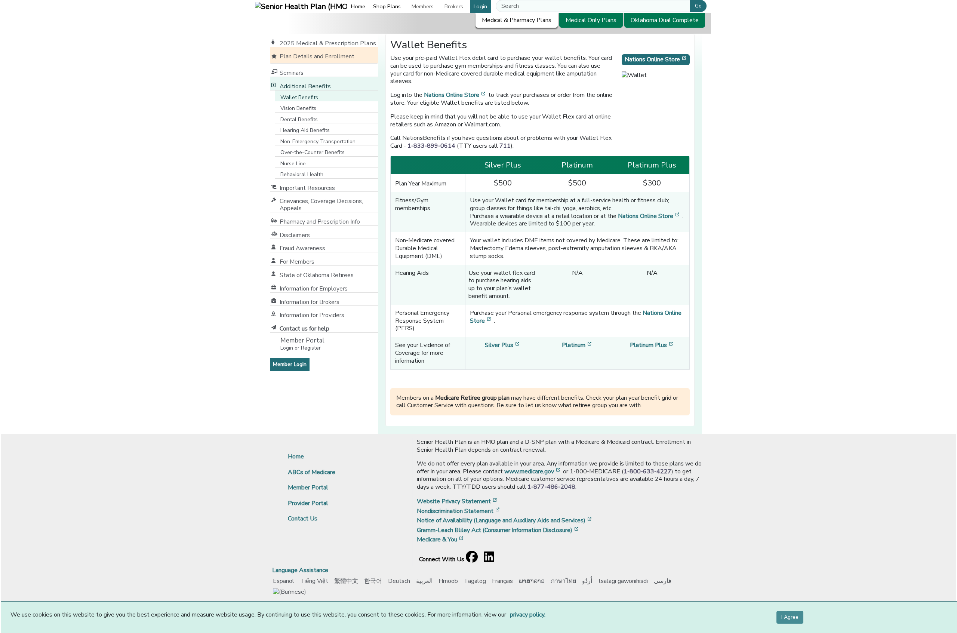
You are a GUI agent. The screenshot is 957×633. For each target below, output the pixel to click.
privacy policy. (527, 615)
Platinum (577, 345)
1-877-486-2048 (551, 487)
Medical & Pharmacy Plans (516, 20)
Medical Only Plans (591, 20)
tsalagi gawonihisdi (623, 581)
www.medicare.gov (532, 471)
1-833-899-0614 (431, 146)
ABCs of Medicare (311, 472)
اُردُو (587, 581)
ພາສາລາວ (532, 581)
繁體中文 (346, 581)
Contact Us (302, 518)
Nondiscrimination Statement (459, 511)
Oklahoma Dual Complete (665, 20)
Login (480, 6)
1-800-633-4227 (647, 471)
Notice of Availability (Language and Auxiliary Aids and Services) (505, 520)
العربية (424, 581)
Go (698, 5)
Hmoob (448, 581)
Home (358, 6)
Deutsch (399, 581)
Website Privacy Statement (457, 501)
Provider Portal (308, 503)
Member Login (291, 364)
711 (505, 146)
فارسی (662, 581)
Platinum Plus (652, 345)
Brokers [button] (453, 6)
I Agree (789, 617)
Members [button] (423, 6)
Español (283, 581)
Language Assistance (300, 570)
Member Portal (308, 487)
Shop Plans (387, 6)
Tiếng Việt (314, 581)
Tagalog (475, 581)
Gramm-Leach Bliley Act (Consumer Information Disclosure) (498, 530)
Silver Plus (503, 345)
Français (502, 581)
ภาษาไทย (563, 581)
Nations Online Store (455, 95)
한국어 (373, 581)
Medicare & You (441, 539)
